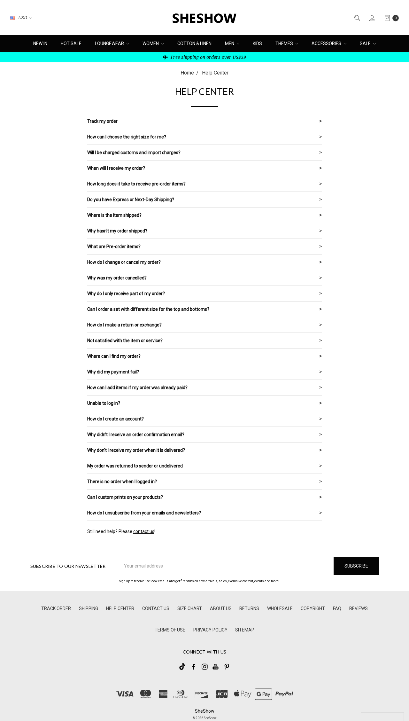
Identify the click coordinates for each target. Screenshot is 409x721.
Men (230, 43)
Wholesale (280, 608)
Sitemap (244, 629)
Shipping (88, 608)
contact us (143, 531)
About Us (221, 608)
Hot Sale (71, 43)
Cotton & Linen (194, 43)
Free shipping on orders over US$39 (207, 57)
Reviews (358, 608)
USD (22, 17)
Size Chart (189, 608)
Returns (249, 608)
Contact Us (155, 608)
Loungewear (110, 43)
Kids (257, 43)
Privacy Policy (210, 629)
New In (40, 43)
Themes (284, 43)
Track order (56, 608)
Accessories (327, 43)
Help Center (120, 608)
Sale (366, 43)
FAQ (337, 608)
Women (151, 43)
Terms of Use (170, 629)
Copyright (313, 608)
